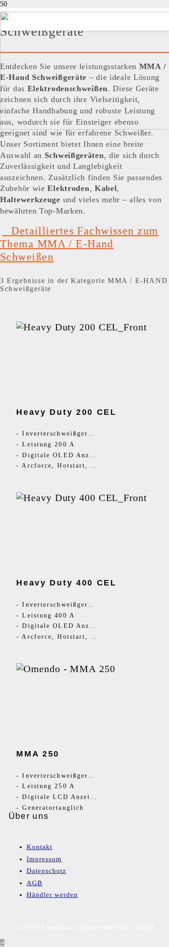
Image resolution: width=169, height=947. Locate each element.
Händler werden (52, 894)
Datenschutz (46, 870)
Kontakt (39, 846)
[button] (2, 943)
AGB (34, 883)
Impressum (44, 859)
